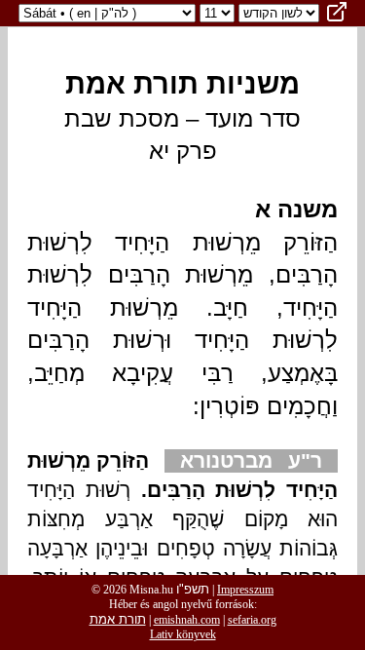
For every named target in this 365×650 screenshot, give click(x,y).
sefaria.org (252, 620)
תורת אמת (118, 619)
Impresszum (245, 589)
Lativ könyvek (183, 634)
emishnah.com (187, 620)
